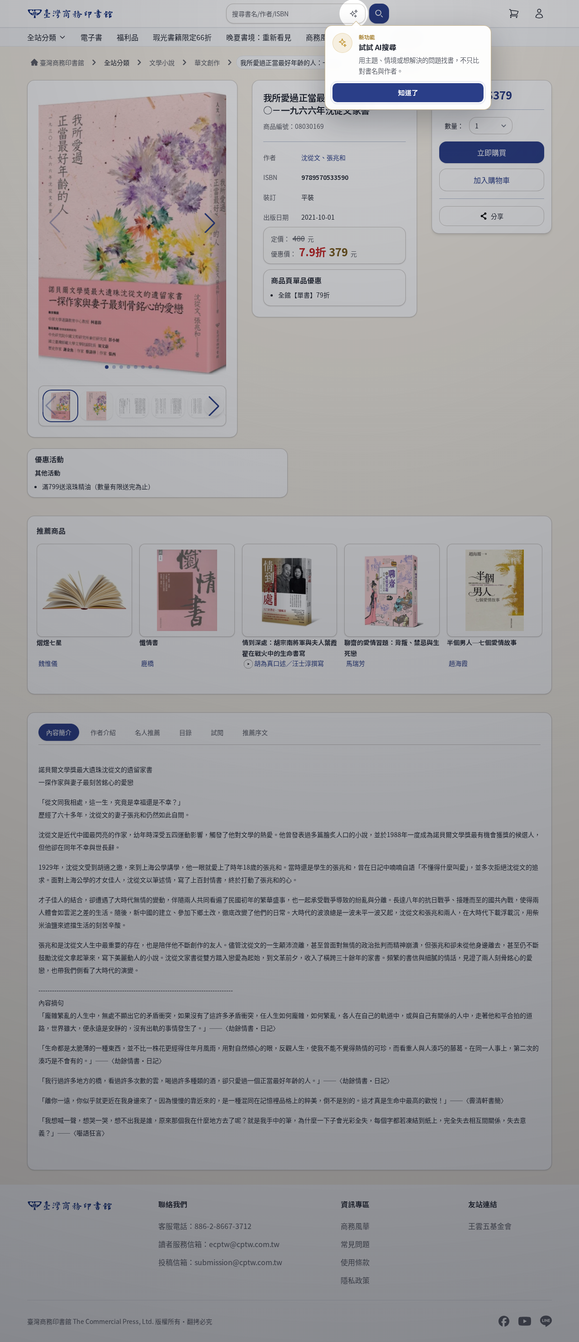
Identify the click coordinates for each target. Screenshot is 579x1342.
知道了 (408, 92)
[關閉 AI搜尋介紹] (289, 671)
